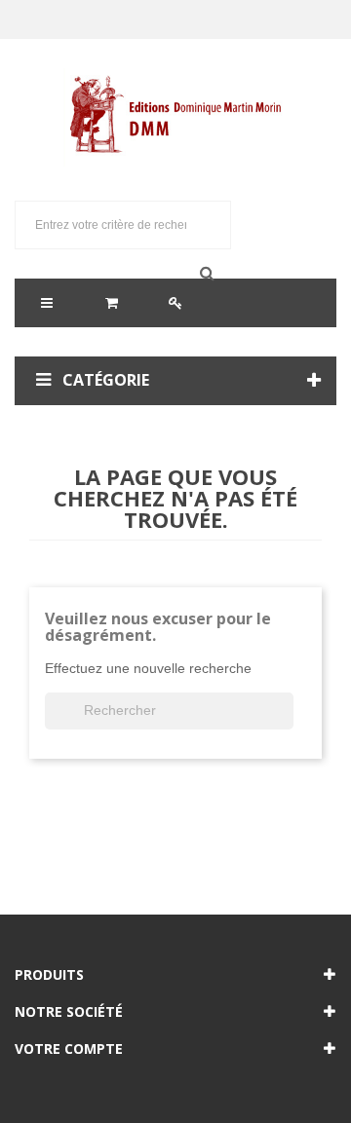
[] (286, 724)
